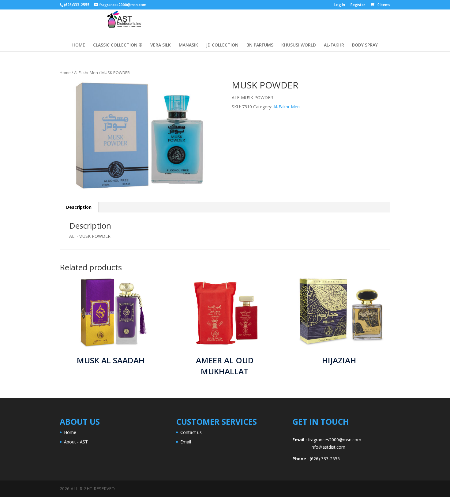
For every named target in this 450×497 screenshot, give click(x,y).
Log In (339, 5)
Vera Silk (160, 45)
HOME (78, 45)
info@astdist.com (318, 447)
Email (185, 442)
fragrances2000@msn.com (334, 440)
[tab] (79, 207)
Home (65, 72)
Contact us (191, 432)
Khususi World (298, 45)
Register (358, 5)
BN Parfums (259, 45)
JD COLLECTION (222, 45)
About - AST (76, 442)
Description (79, 207)
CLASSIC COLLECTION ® (117, 45)
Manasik (188, 45)
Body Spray (365, 45)
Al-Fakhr (334, 45)
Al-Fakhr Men (86, 72)
